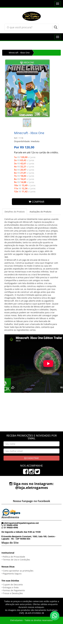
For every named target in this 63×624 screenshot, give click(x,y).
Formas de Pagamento (14, 590)
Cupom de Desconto (13, 584)
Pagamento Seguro (12, 573)
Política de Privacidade (14, 556)
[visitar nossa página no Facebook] (25, 473)
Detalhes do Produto (15, 211)
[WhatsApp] (54, 615)
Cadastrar (32, 458)
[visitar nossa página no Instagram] (31, 473)
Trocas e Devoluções (13, 593)
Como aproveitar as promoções (18, 570)
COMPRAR (37, 201)
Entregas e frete (11, 587)
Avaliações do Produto (40, 211)
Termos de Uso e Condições (16, 559)
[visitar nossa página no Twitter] (37, 473)
